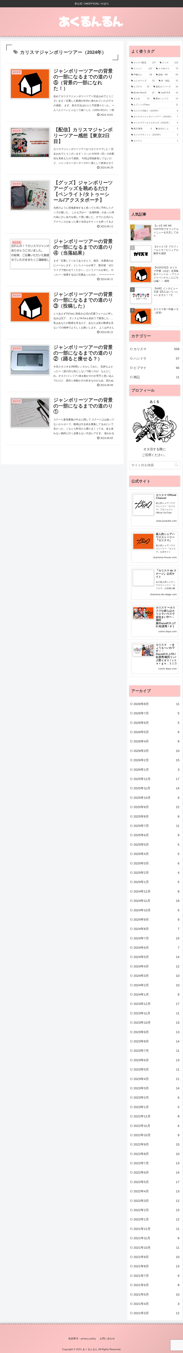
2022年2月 (156, 1210)
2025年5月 (156, 844)
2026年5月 (156, 732)
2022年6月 (156, 1172)
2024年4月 (156, 966)
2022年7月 (156, 1163)
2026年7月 (156, 713)
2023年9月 (156, 1032)
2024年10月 (156, 910)
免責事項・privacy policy (82, 1338)
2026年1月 (156, 769)
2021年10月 (156, 1247)
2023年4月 (156, 1079)
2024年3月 (156, 975)
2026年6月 (156, 723)
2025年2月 (156, 872)
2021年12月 (156, 1229)
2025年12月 (156, 779)
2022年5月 (156, 1182)
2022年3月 (156, 1201)
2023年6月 (156, 1060)
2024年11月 (156, 901)
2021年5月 (156, 1294)
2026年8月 (156, 704)
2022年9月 (156, 1144)
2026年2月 (156, 760)
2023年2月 (156, 1097)
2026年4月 (156, 741)
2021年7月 (156, 1276)
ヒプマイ (156, 368)
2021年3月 (156, 1313)
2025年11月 (156, 788)
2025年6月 (156, 835)
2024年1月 (156, 994)
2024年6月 (156, 947)
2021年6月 (156, 1285)
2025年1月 (156, 882)
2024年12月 (156, 891)
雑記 (156, 377)
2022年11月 (156, 1126)
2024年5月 (156, 957)
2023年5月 (156, 1069)
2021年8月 (156, 1266)
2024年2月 (156, 985)
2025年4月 (156, 854)
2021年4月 (156, 1304)
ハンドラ (156, 358)
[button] (176, 465)
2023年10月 (156, 1022)
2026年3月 (156, 751)
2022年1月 (156, 1219)
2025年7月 (156, 826)
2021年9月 (156, 1257)
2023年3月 (156, 1088)
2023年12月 (156, 1004)
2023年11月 (156, 1013)
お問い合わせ (107, 1338)
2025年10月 (156, 797)
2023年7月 (156, 1050)
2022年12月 (156, 1116)
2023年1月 (156, 1107)
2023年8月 (156, 1041)
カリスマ (156, 349)
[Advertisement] (154, 177)
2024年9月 (156, 919)
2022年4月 (156, 1191)
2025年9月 (156, 807)
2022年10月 (156, 1135)
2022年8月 (156, 1154)
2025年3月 (156, 863)
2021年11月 (156, 1238)
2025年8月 (156, 816)
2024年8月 (156, 929)
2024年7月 (156, 938)
